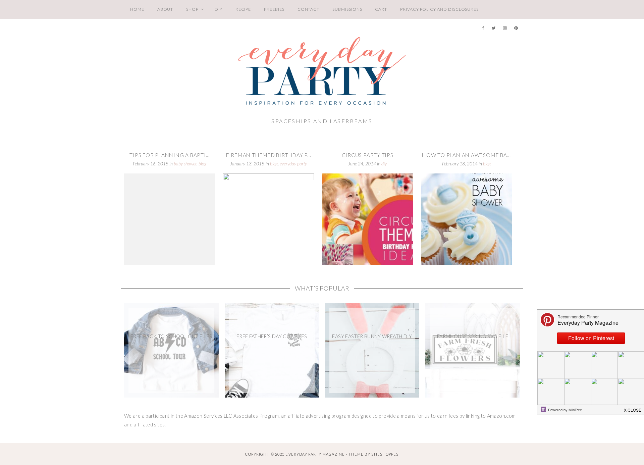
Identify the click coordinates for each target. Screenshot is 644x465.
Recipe (243, 9)
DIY (218, 9)
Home (137, 9)
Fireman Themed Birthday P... (268, 155)
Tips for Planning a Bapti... (169, 155)
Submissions (347, 9)
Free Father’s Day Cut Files (271, 336)
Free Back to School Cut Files (171, 336)
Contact (309, 9)
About (165, 9)
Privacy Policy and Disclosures (439, 9)
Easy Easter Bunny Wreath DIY (372, 336)
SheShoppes (384, 454)
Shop (192, 9)
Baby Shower (185, 163)
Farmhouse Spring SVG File (472, 336)
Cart (381, 9)
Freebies (274, 9)
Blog (202, 163)
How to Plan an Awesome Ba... (466, 155)
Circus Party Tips (367, 155)
